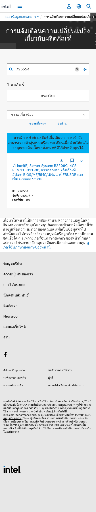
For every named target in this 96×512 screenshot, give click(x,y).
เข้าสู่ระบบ (32, 143)
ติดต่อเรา (10, 306)
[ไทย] (78, 6)
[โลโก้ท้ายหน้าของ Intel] (12, 469)
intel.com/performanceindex (20, 414)
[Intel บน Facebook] (5, 355)
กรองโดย (48, 96)
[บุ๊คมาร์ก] (72, 161)
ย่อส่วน (62, 123)
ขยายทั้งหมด (37, 123)
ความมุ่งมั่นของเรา (18, 274)
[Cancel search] (77, 69)
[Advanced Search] (83, 69)
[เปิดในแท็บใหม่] (61, 160)
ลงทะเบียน (55, 143)
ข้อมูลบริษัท (12, 263)
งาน (6, 337)
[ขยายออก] (81, 160)
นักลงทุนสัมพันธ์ (16, 295)
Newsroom (12, 316)
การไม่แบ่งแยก (15, 285)
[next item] (93, 17)
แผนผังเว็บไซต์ (14, 327)
